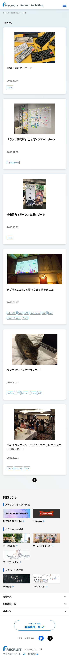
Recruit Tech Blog (10, 12)
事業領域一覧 (9, 603)
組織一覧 (7, 611)
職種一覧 (7, 596)
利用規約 (32, 653)
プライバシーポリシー (12, 653)
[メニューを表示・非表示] (64, 5)
